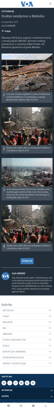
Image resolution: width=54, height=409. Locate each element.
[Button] (6, 32)
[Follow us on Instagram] (15, 383)
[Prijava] (33, 383)
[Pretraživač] (45, 406)
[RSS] (27, 383)
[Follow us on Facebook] (4, 383)
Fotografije (8, 11)
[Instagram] (21, 406)
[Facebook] (8, 406)
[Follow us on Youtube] (21, 383)
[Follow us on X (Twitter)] (9, 383)
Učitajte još (27, 261)
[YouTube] (33, 406)
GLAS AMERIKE (8, 26)
